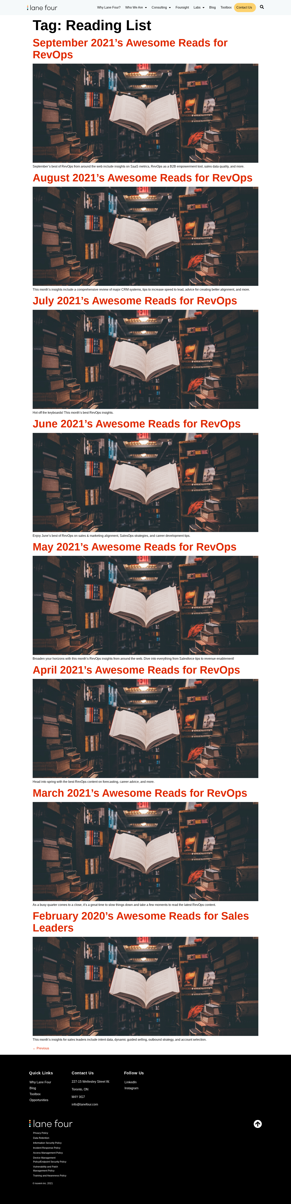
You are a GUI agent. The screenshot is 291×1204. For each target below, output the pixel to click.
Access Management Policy (48, 1152)
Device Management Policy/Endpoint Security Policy (49, 1159)
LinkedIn (131, 1082)
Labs (197, 7)
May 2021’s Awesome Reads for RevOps (135, 547)
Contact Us (244, 7)
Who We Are (134, 7)
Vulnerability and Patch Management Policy (45, 1168)
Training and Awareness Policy (49, 1175)
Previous (41, 1048)
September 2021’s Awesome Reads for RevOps (130, 48)
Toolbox (226, 7)
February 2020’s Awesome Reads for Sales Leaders (141, 921)
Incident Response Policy (46, 1148)
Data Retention (41, 1138)
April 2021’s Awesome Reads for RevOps (136, 670)
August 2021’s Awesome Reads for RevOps (143, 178)
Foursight (182, 7)
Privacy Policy (40, 1133)
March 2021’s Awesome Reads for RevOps (140, 793)
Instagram (131, 1088)
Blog (212, 7)
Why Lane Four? (109, 7)
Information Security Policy (47, 1143)
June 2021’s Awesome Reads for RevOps (137, 424)
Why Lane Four (40, 1082)
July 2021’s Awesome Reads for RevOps (135, 300)
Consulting (159, 7)
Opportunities (38, 1100)
